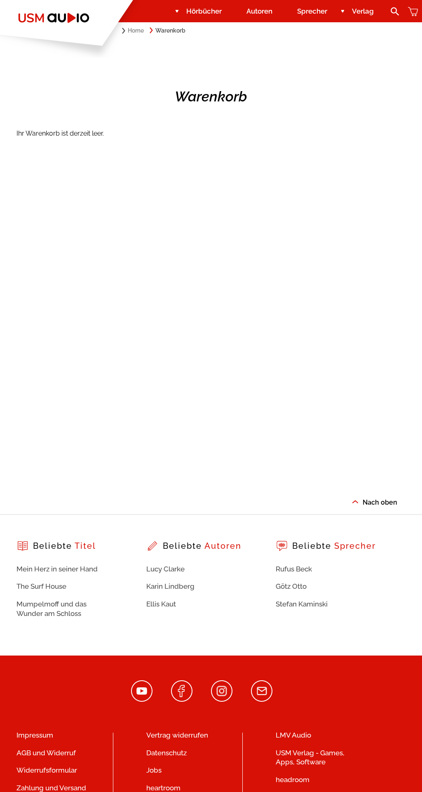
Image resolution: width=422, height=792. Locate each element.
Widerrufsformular (46, 770)
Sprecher (312, 11)
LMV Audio (293, 735)
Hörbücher (204, 11)
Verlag (363, 11)
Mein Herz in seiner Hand (57, 569)
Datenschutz (166, 753)
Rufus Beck (294, 569)
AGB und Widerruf (46, 753)
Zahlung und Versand (51, 788)
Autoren (259, 11)
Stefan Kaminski (302, 604)
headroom (292, 780)
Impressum (34, 735)
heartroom (163, 788)
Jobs (154, 770)
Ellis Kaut (161, 604)
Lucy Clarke (165, 569)
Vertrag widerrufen (177, 735)
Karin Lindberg (170, 586)
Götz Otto (291, 586)
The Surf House (41, 586)
